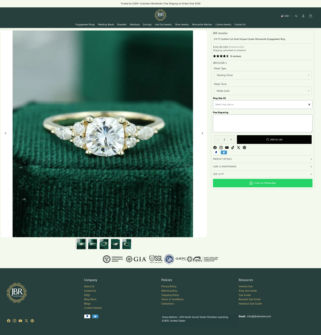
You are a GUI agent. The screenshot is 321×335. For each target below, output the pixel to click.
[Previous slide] (4, 134)
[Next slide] (203, 134)
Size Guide (245, 294)
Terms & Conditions (172, 299)
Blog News (90, 299)
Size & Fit (218, 174)
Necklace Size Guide (250, 303)
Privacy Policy (168, 286)
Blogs (87, 303)
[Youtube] (227, 148)
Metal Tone (220, 84)
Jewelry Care (246, 286)
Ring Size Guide (248, 290)
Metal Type (220, 68)
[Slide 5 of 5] (127, 244)
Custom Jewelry (93, 307)
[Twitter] (239, 148)
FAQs (87, 294)
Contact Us (90, 290)
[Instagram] (221, 148)
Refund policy (169, 290)
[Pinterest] (244, 148)
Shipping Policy (170, 294)
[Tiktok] (233, 148)
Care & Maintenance (225, 166)
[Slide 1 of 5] (81, 244)
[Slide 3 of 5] (104, 244)
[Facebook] (215, 148)
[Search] (296, 16)
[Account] (303, 16)
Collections (167, 303)
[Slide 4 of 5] (115, 244)
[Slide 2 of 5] (93, 244)
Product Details (222, 158)
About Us (89, 286)
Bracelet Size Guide (250, 299)
